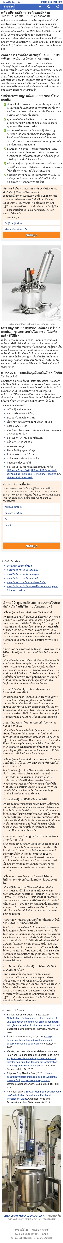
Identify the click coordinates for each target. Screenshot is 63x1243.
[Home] (8, 7)
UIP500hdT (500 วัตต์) (18, 470)
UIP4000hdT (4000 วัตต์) (20, 477)
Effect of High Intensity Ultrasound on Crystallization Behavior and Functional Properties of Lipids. (34, 1095)
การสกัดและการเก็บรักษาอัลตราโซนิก (26, 582)
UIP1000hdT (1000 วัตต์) (44, 470)
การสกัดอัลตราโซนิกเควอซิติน (22, 570)
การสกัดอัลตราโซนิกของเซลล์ (22, 578)
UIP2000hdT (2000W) (45, 474)
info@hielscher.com (51, 1)
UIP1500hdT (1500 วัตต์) (20, 474)
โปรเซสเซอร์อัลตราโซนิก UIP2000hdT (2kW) (23, 1215)
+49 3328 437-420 (10, 1)
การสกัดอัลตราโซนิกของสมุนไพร (24, 574)
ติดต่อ (45, 1233)
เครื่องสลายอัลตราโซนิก (19, 565)
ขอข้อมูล (31, 235)
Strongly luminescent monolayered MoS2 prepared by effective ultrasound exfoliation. (30, 1040)
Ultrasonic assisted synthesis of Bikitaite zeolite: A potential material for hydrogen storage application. (32, 1076)
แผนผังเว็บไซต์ (22, 1229)
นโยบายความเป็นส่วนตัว (27, 1233)
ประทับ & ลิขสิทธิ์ (40, 1229)
